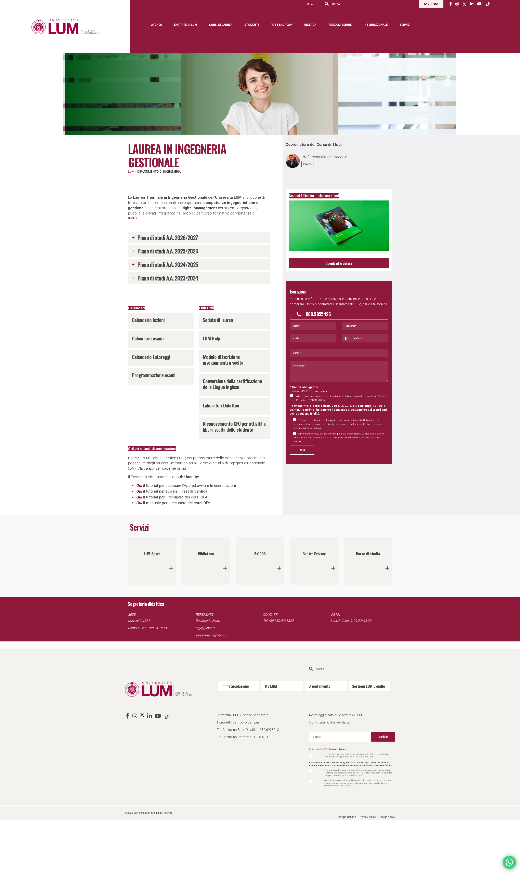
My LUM (271, 686)
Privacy (314, 391)
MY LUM (431, 4)
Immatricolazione (235, 686)
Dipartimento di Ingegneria (159, 171)
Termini (323, 391)
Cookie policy (387, 817)
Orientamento (319, 686)
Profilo (307, 164)
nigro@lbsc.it (205, 628)
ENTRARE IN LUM (185, 24)
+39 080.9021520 (281, 621)
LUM (131, 171)
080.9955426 (318, 313)
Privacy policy (367, 817)
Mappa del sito (347, 817)
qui (151, 468)
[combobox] (346, 338)
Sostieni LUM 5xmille (368, 686)
